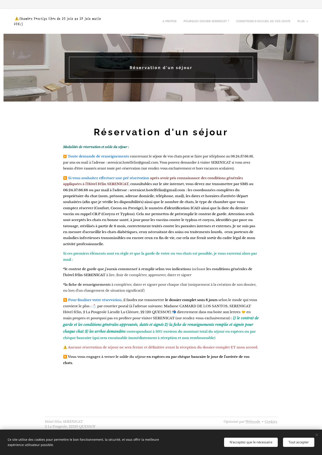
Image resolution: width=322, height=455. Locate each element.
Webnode (252, 422)
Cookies (271, 422)
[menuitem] (170, 21)
